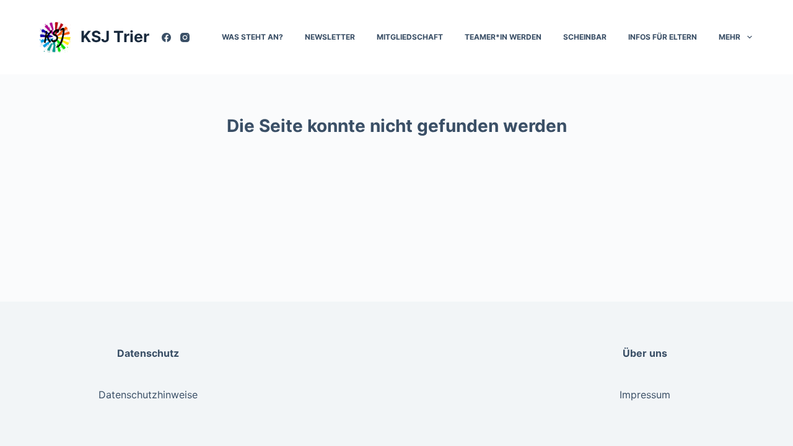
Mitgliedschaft (410, 37)
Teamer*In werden (503, 37)
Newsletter (330, 37)
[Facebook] (166, 37)
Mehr (729, 37)
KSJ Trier (115, 36)
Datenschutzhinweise (148, 394)
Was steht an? (252, 37)
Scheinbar (585, 37)
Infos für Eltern (662, 37)
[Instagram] (185, 37)
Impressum (645, 394)
